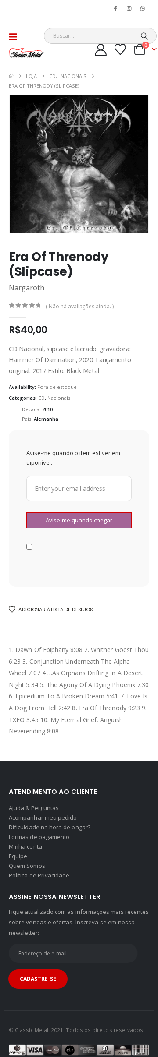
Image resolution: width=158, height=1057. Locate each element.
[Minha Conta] (101, 50)
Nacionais (58, 398)
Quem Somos (27, 866)
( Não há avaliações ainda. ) (80, 306)
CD (41, 398)
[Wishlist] (120, 49)
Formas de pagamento (39, 837)
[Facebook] (115, 8)
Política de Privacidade (39, 875)
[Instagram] (129, 8)
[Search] (144, 35)
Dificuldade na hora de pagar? (49, 827)
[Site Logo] (26, 53)
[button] (16, 36)
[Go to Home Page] (11, 76)
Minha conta (25, 846)
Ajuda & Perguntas (34, 808)
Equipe (18, 856)
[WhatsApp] (143, 8)
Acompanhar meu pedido (43, 817)
